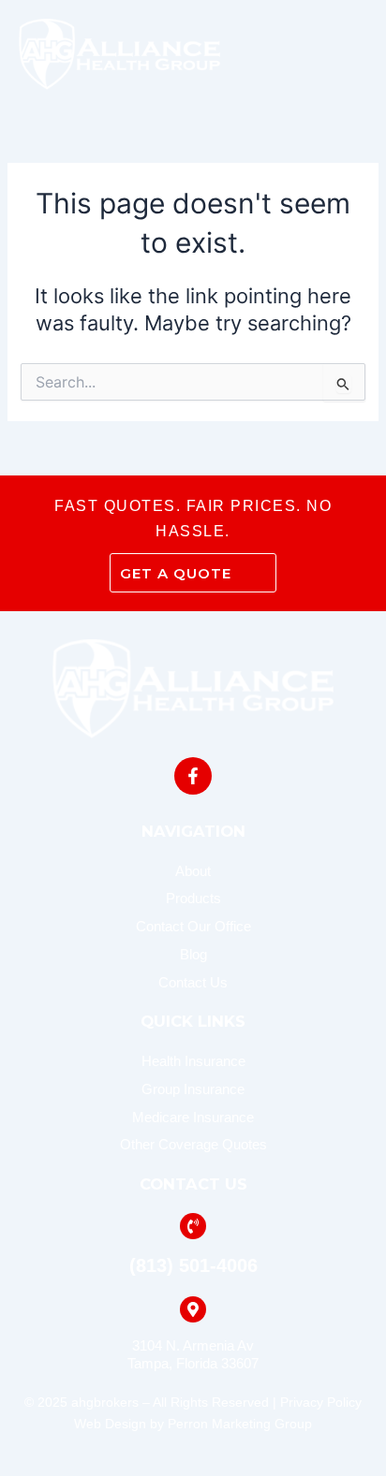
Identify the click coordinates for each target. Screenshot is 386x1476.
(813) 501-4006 (193, 1265)
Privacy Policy (321, 1402)
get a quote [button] (175, 573)
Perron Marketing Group (240, 1423)
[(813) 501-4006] (193, 1226)
